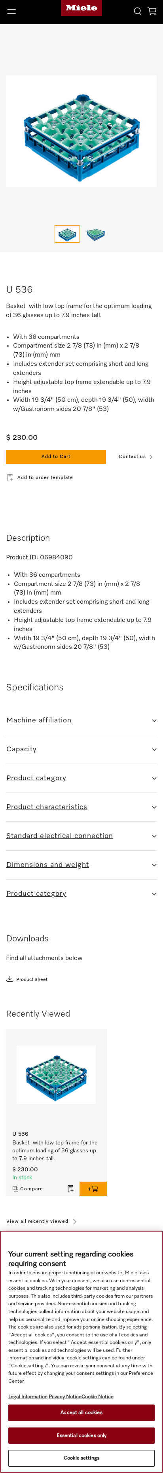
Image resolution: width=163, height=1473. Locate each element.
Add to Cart (56, 456)
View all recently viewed (37, 1221)
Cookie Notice (98, 1396)
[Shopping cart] (152, 12)
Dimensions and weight (47, 865)
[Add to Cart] (93, 1189)
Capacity (21, 749)
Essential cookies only (82, 1435)
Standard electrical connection (59, 836)
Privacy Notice (65, 1396)
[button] (27, 11)
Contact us (132, 456)
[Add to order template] (71, 1189)
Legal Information (27, 1396)
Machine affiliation (39, 720)
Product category (36, 778)
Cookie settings (81, 1458)
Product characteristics (46, 807)
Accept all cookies (81, 1412)
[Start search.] (138, 11)
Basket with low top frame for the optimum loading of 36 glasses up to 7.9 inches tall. (55, 1150)
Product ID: (22, 558)
